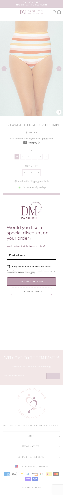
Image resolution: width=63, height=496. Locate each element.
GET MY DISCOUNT (31, 281)
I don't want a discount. (31, 291)
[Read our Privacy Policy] (54, 271)
